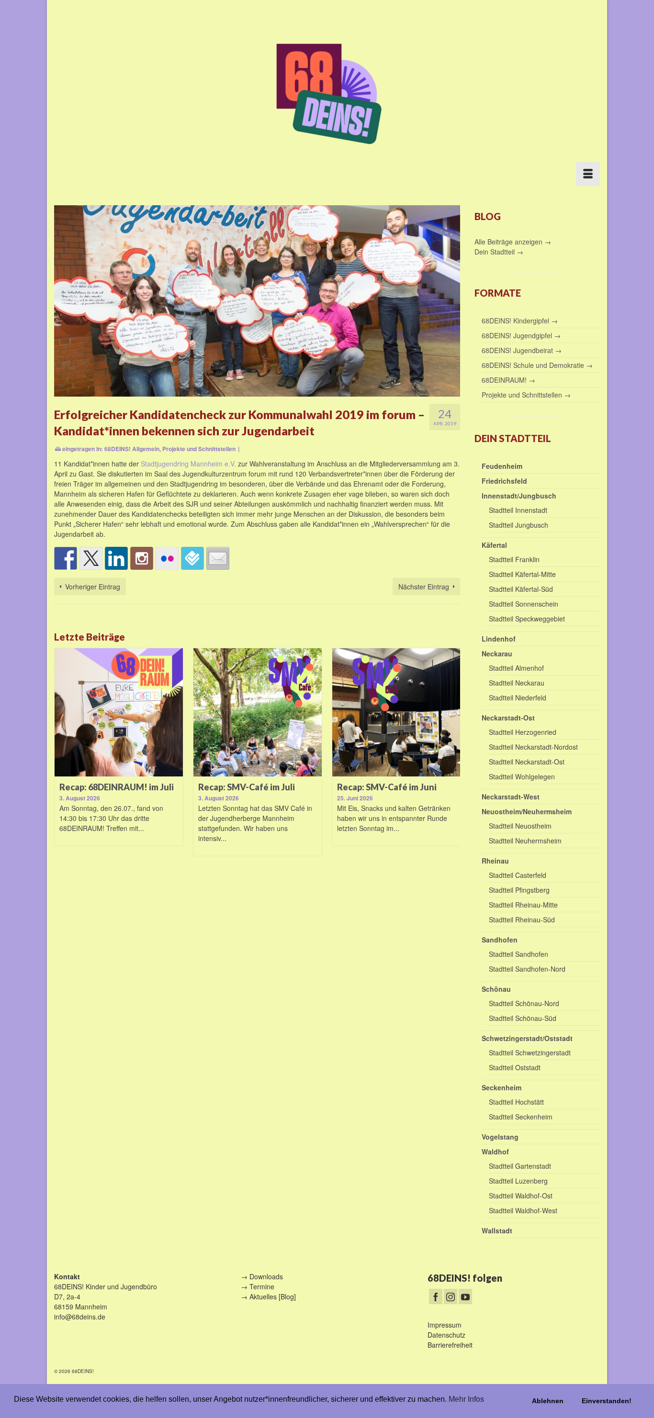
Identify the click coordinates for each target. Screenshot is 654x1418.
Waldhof (495, 1151)
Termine (261, 1286)
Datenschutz (446, 1335)
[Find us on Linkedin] (116, 558)
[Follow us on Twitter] (90, 558)
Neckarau (497, 653)
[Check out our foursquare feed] (192, 558)
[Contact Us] (217, 558)
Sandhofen (500, 939)
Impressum (445, 1324)
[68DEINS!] (327, 92)
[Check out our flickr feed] (167, 558)
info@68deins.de (79, 1316)
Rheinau (495, 860)
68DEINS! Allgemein (131, 448)
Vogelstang (500, 1136)
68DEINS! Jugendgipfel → (521, 335)
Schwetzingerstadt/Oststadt (527, 1038)
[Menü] (588, 174)
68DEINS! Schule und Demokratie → (537, 365)
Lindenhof (499, 638)
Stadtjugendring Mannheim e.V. (188, 463)
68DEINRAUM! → (508, 380)
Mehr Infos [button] (466, 1399)
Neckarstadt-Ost (508, 717)
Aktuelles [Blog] (272, 1296)
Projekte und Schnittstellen (199, 448)
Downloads (266, 1276)
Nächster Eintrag (423, 586)
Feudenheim (502, 466)
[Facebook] (435, 1296)
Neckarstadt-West (511, 796)
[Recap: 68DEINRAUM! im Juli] (119, 712)
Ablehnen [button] (548, 1401)
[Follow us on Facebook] (65, 558)
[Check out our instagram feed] (141, 558)
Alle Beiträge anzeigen (509, 241)
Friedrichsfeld (504, 481)
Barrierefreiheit (450, 1345)
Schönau (496, 989)
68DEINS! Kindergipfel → (520, 320)
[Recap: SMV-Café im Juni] (396, 712)
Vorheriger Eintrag (92, 586)
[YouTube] (465, 1296)
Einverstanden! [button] (606, 1401)
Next (451, 758)
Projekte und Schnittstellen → (526, 394)
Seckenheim (501, 1087)
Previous (62, 758)
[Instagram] (450, 1296)
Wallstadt (497, 1230)
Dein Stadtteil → (498, 251)
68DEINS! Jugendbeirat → (522, 350)
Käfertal (494, 545)
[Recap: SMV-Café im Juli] (257, 712)
